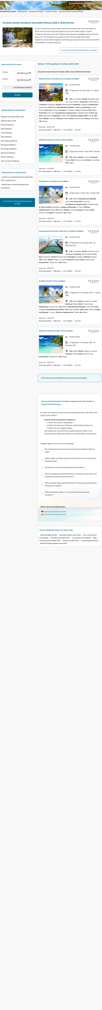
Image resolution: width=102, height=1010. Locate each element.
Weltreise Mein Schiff (8, 121)
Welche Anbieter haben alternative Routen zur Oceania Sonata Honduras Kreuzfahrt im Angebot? (71, 484)
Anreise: (5, 72)
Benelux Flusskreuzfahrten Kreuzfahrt (53, 543)
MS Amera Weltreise (8, 153)
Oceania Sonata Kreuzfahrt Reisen (71, 11)
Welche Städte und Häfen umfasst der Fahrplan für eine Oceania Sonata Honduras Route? (70, 460)
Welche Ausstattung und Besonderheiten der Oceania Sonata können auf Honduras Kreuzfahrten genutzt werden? (71, 475)
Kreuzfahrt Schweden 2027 (60, 538)
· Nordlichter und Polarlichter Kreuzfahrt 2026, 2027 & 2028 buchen (17, 178)
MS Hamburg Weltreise (9, 141)
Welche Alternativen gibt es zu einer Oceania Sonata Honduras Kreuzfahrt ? (67, 493)
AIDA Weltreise (6, 137)
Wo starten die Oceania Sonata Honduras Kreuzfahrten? (65, 467)
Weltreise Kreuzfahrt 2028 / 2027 (12, 117)
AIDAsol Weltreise (7, 157)
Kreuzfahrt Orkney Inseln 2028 (70, 535)
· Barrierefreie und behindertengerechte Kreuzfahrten (15, 186)
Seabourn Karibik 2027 (71, 540)
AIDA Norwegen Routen (48, 535)
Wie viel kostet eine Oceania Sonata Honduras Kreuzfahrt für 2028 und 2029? (70, 450)
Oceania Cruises (51, 11)
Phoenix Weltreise (7, 125)
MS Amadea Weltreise (9, 149)
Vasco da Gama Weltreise (10, 161)
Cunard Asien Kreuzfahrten (81, 538)
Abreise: (5, 79)
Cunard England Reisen (89, 540)
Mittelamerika (22, 11)
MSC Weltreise (6, 129)
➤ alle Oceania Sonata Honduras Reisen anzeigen (79, 50)
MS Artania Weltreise (8, 145)
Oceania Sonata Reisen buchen (55, 511)
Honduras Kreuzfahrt (36, 11)
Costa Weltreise (6, 133)
